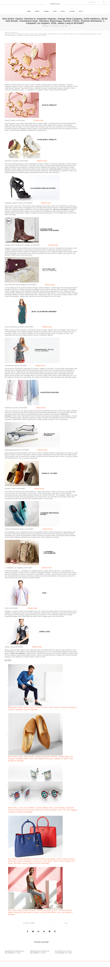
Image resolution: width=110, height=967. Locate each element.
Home (28, 11)
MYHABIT (32, 923)
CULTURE (72, 11)
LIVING (55, 11)
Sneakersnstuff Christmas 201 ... (15, 951)
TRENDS (37, 11)
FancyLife (65, 26)
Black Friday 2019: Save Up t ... (64, 951)
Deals (27, 923)
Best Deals (46, 26)
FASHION (46, 11)
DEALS (81, 11)
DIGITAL (63, 11)
